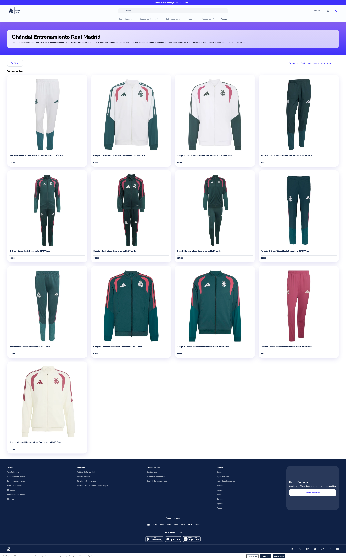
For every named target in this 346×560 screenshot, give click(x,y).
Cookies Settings (252, 556)
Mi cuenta (11, 490)
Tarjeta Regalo (13, 472)
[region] (173, 556)
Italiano (219, 494)
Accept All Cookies (279, 556)
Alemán (219, 490)
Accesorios (206, 19)
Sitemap (10, 499)
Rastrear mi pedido (14, 485)
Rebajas (224, 19)
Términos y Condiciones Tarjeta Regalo (92, 485)
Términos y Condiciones (86, 481)
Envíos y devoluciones (16, 481)
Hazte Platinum (313, 492)
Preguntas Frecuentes (156, 476)
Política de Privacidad (86, 472)
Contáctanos (152, 472)
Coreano (220, 499)
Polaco (219, 508)
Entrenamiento (172, 19)
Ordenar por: (310, 63)
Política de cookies (84, 476)
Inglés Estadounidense (226, 481)
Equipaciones (124, 19)
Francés (220, 485)
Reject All (265, 556)
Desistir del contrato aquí (157, 481)
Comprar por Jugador (147, 19)
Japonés (220, 503)
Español (220, 472)
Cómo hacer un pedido (16, 476)
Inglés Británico (223, 476)
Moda (190, 19)
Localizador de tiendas (16, 494)
